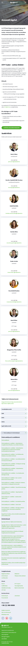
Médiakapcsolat (5, 614)
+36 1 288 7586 (14, 300)
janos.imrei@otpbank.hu (14, 161)
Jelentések (17, 595)
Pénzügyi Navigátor (6, 636)
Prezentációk (5, 598)
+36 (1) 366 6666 (8, 605)
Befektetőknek (5, 593)
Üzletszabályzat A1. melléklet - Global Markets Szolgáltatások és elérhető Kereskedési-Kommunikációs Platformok (12, 449)
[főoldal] (14, 626)
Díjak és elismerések (19, 588)
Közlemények (5, 595)
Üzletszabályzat (5, 440)
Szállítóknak (4, 586)
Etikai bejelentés (5, 634)
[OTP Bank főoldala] (14, 2)
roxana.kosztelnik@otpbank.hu (14, 302)
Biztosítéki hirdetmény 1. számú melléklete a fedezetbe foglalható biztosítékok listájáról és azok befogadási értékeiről (14, 547)
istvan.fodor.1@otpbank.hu (14, 272)
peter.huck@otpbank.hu (14, 331)
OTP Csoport (17, 583)
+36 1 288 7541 (14, 212)
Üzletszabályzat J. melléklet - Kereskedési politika (13, 501)
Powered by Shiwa (5, 643)
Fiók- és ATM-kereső (6, 612)
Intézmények (5, 576)
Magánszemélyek (6, 573)
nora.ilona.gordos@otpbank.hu (14, 243)
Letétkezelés (5, 578)
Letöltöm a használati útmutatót (11, 127)
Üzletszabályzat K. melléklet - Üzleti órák (11, 504)
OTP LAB (3, 590)
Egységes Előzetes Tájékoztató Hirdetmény (12, 522)
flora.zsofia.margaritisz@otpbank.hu (14, 361)
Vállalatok (17, 573)
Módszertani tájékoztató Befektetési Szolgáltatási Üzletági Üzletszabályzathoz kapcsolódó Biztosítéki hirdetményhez (14, 553)
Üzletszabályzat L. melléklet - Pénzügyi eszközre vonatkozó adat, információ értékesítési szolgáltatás (13, 509)
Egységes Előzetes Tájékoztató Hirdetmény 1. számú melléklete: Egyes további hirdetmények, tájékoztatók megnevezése (14, 526)
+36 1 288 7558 (14, 359)
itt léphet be (7, 107)
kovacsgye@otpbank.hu (14, 187)
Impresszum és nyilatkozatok (8, 630)
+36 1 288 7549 (14, 241)
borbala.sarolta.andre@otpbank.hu (14, 213)
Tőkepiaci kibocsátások (20, 576)
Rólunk (3, 581)
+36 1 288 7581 (14, 389)
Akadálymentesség (6, 588)
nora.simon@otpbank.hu (14, 390)
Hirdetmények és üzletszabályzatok (9, 632)
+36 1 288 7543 (14, 330)
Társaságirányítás (19, 586)
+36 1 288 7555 (14, 271)
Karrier (3, 583)
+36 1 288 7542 (14, 186)
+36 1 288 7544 (14, 160)
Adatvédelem (4, 638)
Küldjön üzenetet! (6, 610)
